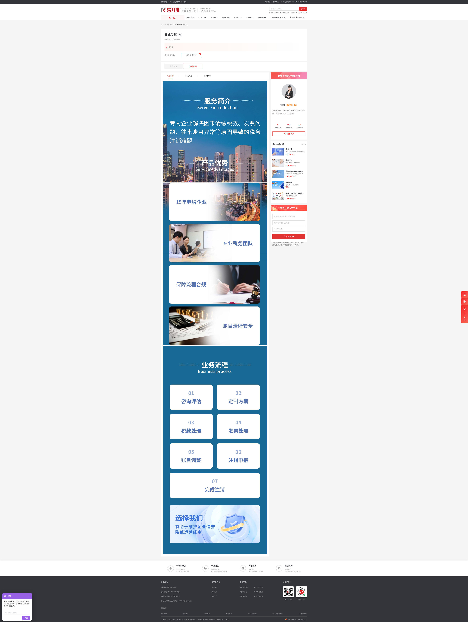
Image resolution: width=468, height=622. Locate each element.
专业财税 (170, 25)
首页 (162, 25)
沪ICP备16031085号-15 (221, 619)
